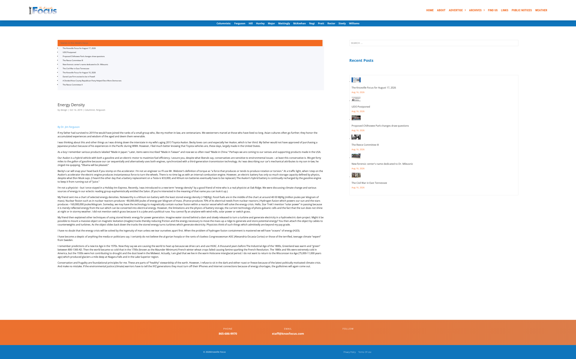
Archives (475, 10)
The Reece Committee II (72, 84)
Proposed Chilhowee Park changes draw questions (84, 56)
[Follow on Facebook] (345, 334)
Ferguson (239, 23)
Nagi (312, 23)
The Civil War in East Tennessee (76, 68)
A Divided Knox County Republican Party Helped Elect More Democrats (92, 80)
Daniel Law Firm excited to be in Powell (79, 76)
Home (430, 10)
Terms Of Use (364, 352)
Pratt (321, 23)
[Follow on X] (351, 334)
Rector (331, 23)
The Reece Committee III (73, 60)
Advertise (456, 10)
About (441, 10)
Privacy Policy (350, 352)
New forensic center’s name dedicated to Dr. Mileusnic (85, 64)
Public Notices (522, 10)
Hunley (260, 23)
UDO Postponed (69, 52)
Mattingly (284, 23)
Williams (354, 23)
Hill (251, 23)
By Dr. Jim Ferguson (69, 127)
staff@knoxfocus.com (288, 334)
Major (271, 23)
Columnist (90, 109)
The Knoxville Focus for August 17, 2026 (79, 48)
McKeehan (299, 23)
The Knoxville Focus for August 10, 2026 (79, 72)
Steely (342, 23)
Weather (541, 10)
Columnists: (224, 23)
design (64, 109)
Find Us (493, 10)
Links (504, 10)
